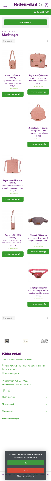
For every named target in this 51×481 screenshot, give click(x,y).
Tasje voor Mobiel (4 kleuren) (13, 236)
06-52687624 (42, 12)
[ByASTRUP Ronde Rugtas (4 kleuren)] (38, 112)
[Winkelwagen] (46, 6)
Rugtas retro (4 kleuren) (38, 75)
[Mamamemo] (44, 341)
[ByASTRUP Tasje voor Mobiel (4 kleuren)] (13, 220)
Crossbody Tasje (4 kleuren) (12, 76)
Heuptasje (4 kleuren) (38, 235)
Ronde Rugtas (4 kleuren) (38, 128)
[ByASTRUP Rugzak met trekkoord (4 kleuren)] (13, 165)
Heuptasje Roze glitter (38, 288)
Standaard (7, 41)
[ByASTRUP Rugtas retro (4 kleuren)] (38, 60)
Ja (26, 463)
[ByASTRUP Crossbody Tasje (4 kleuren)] (13, 60)
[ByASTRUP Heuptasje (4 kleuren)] (38, 220)
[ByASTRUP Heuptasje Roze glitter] (38, 272)
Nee (26, 471)
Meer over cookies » (25, 476)
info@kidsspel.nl (12, 373)
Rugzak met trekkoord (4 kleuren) (12, 181)
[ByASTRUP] (25, 341)
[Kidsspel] (25, 4)
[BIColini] (7, 341)
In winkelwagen (11, 94)
